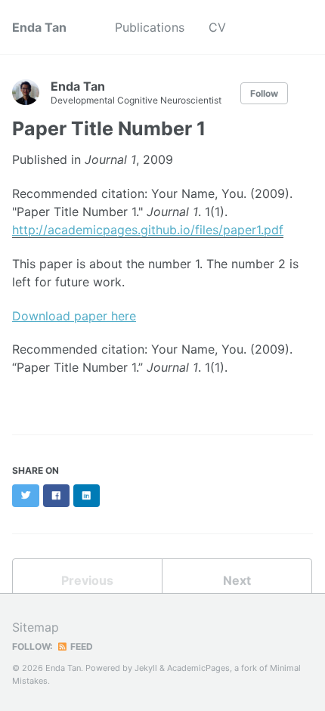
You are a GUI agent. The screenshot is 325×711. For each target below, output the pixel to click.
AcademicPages (198, 668)
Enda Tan (39, 27)
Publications (149, 27)
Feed (80, 646)
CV (217, 27)
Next (237, 580)
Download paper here (74, 315)
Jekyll (146, 668)
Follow (264, 93)
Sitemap (35, 627)
